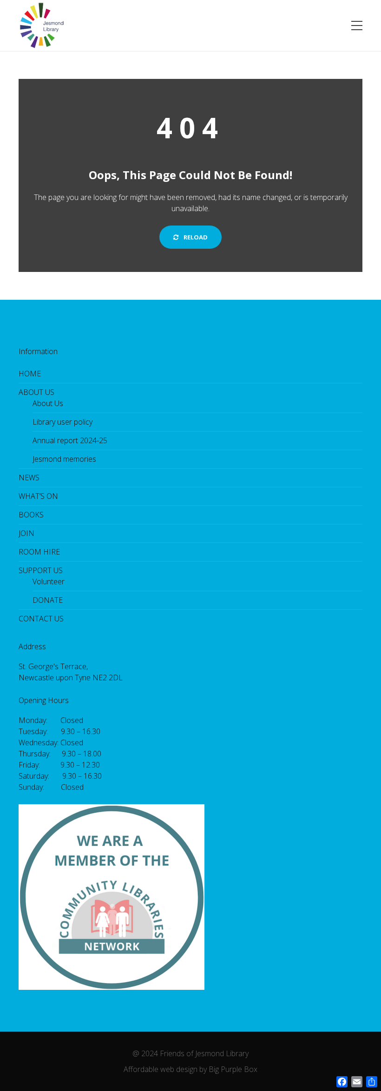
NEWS (29, 477)
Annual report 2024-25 (70, 440)
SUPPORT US (41, 570)
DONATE (48, 600)
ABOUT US (36, 392)
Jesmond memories (64, 459)
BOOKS (31, 515)
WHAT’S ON (38, 496)
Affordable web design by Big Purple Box (190, 1069)
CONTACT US (41, 618)
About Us (48, 403)
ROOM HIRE (39, 552)
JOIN (26, 533)
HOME (30, 373)
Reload (195, 237)
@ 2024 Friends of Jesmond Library (190, 1053)
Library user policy (62, 422)
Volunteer (49, 581)
